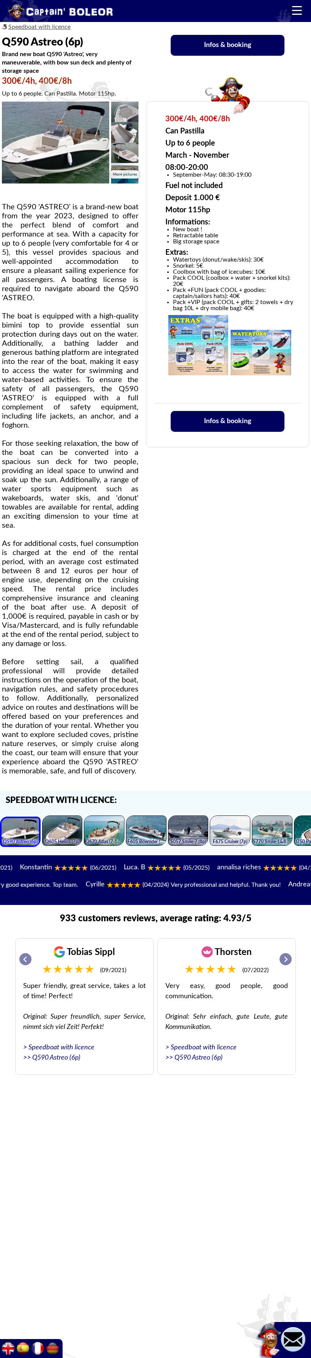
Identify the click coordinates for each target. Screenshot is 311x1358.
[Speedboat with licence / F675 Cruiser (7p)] (230, 832)
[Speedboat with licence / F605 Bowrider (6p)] (146, 832)
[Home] (61, 13)
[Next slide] (286, 959)
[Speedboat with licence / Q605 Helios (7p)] (62, 832)
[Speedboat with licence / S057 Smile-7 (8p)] (188, 832)
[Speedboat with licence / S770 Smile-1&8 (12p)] (272, 832)
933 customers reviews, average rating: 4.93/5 (155, 918)
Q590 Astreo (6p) (56, 1057)
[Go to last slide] (25, 959)
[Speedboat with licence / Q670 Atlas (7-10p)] (104, 832)
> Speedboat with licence (58, 1047)
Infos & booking (227, 45)
